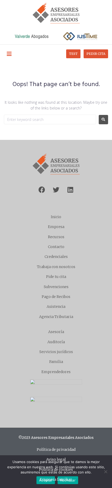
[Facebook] (41, 189)
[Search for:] (50, 119)
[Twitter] (56, 189)
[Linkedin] (70, 189)
